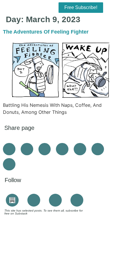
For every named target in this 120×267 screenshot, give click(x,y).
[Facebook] (55, 200)
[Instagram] (33, 200)
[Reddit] (76, 200)
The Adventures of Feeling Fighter (46, 32)
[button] (19, 6)
